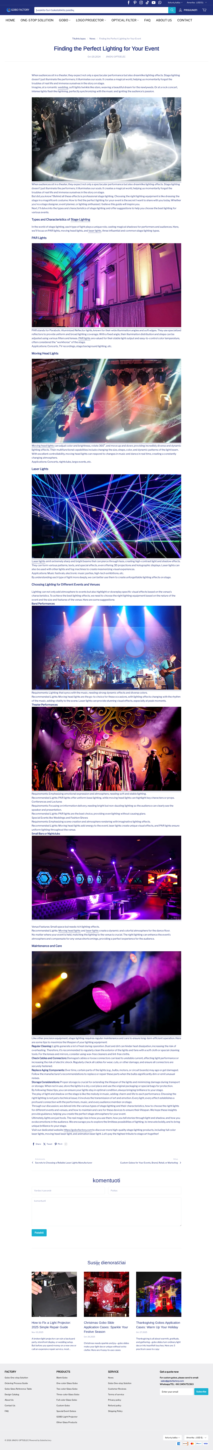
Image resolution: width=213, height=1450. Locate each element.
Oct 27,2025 (141, 1332)
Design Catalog (12, 1394)
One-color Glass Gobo (67, 1383)
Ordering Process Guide (16, 1383)
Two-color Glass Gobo (66, 1389)
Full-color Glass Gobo (66, 1400)
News (92, 38)
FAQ (147, 20)
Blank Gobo (62, 1377)
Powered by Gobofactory (40, 1440)
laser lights (94, 230)
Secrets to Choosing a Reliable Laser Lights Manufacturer (63, 1162)
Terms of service (116, 1394)
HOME (10, 20)
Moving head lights (43, 445)
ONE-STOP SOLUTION (37, 20)
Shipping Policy (115, 1411)
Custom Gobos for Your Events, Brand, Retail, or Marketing (149, 1162)
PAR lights (84, 338)
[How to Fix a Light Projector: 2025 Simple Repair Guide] (54, 1294)
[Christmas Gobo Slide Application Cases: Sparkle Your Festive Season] (106, 1294)
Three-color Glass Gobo (67, 1394)
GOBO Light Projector (66, 1416)
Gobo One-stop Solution (16, 1377)
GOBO (63, 20)
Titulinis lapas (79, 38)
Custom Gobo (63, 1405)
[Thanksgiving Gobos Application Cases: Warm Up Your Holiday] (158, 1294)
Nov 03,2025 (37, 1332)
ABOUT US (164, 20)
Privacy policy (114, 1400)
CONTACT (184, 20)
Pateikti (39, 1232)
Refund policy (114, 1405)
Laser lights (38, 561)
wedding (63, 87)
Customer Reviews (117, 1389)
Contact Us (10, 1405)
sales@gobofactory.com (172, 1381)
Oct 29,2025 (89, 1337)
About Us (9, 1400)
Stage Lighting (80, 219)
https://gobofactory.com (78, 1129)
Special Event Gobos (66, 1411)
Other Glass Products (66, 1422)
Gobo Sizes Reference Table (18, 1389)
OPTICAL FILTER (123, 20)
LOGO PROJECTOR (90, 20)
